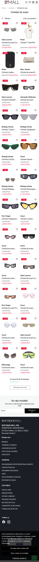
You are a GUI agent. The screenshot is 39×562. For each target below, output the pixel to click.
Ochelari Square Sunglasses (26, 159)
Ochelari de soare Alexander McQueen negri (27, 100)
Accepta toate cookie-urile (19, 548)
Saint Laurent (7, 40)
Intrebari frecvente (10, 470)
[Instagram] (9, 522)
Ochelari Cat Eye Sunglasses (26, 219)
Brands (5, 442)
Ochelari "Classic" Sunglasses (8, 130)
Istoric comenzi (8, 496)
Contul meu (6, 490)
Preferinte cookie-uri (19, 558)
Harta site (6, 454)
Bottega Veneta (7, 127)
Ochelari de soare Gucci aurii (26, 308)
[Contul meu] (33, 2)
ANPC (4, 474)
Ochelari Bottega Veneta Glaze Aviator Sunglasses (9, 189)
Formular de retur (10, 509)
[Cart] (37, 2)
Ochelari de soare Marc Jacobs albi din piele (28, 72)
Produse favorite (9, 499)
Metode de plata (8, 502)
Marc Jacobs (25, 69)
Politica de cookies (15, 538)
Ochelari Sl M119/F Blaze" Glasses (8, 100)
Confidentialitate (9, 448)
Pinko (22, 40)
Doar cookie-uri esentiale (19, 553)
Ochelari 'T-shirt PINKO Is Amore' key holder (28, 43)
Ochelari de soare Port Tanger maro (10, 308)
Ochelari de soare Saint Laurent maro (28, 278)
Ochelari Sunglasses (27, 130)
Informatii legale (9, 480)
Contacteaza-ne (8, 467)
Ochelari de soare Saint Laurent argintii (10, 43)
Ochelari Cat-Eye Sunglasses (8, 159)
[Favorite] (30, 2)
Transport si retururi (11, 506)
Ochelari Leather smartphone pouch (8, 72)
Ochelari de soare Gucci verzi (26, 368)
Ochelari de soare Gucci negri (8, 249)
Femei (3, 8)
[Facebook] (4, 522)
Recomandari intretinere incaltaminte (17, 464)
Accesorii (11, 8)
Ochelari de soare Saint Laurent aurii (28, 338)
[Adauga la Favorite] (17, 23)
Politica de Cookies (9, 451)
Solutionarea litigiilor (11, 477)
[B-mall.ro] (13, 2)
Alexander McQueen (28, 97)
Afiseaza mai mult (20, 387)
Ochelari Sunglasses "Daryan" (9, 219)
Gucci (22, 156)
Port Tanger (6, 216)
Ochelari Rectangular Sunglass (28, 189)
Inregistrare (7, 493)
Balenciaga (6, 365)
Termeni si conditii (9, 445)
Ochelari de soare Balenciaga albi (8, 368)
